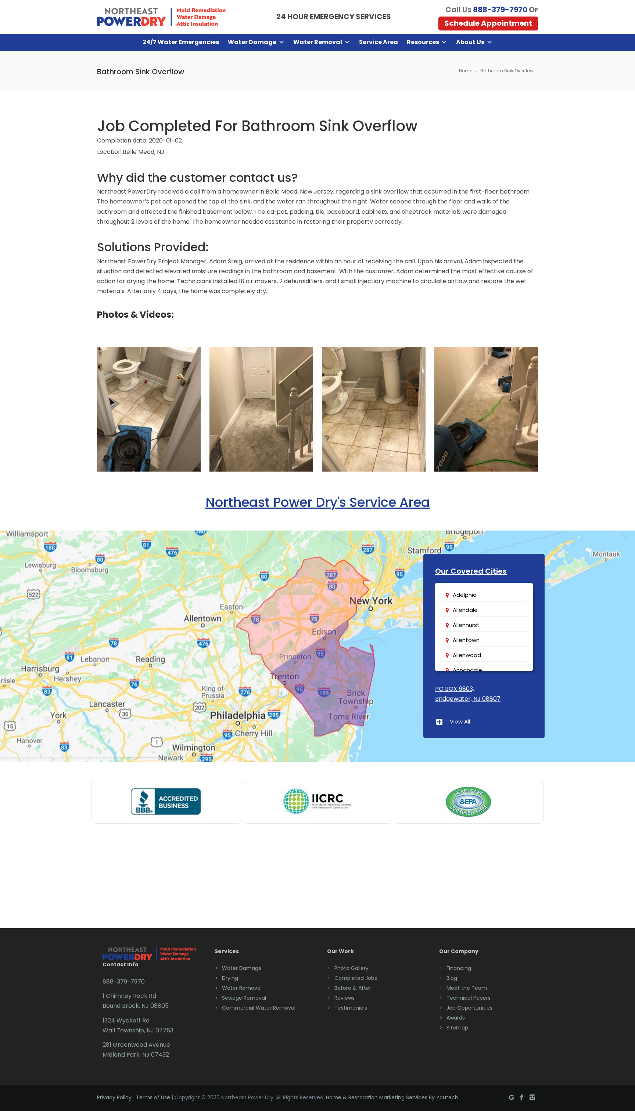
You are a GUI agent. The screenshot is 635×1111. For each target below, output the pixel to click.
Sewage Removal (244, 998)
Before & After (352, 988)
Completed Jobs (355, 978)
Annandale (467, 670)
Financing (458, 968)
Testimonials (350, 1007)
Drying (230, 978)
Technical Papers (468, 998)
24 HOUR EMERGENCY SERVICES (333, 16)
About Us (470, 42)
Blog (451, 978)
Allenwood (467, 655)
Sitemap (457, 1027)
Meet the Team (466, 988)
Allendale (465, 610)
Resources (423, 42)
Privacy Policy (114, 1097)
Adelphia (465, 595)
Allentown (466, 640)
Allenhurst (466, 625)
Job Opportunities (469, 1007)
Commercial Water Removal (258, 1007)
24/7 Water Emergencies (181, 42)
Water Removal (317, 42)
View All (460, 721)
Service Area (378, 42)
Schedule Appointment (488, 23)
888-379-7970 (500, 9)
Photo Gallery (351, 968)
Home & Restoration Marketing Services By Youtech (392, 1097)
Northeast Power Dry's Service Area (317, 502)
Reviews (344, 998)
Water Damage (252, 42)
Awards (455, 1017)
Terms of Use (153, 1097)
